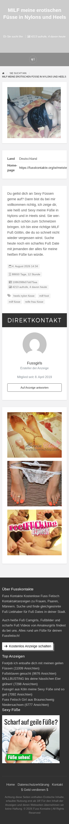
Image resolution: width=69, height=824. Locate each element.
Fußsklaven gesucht (16, 673)
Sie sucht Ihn (15, 36)
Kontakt (57, 784)
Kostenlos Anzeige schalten (30, 646)
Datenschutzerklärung (33, 784)
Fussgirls (34, 363)
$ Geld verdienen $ (34, 790)
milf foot (44, 295)
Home (10, 784)
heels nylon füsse (23, 295)
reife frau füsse (34, 301)
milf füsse (14, 301)
